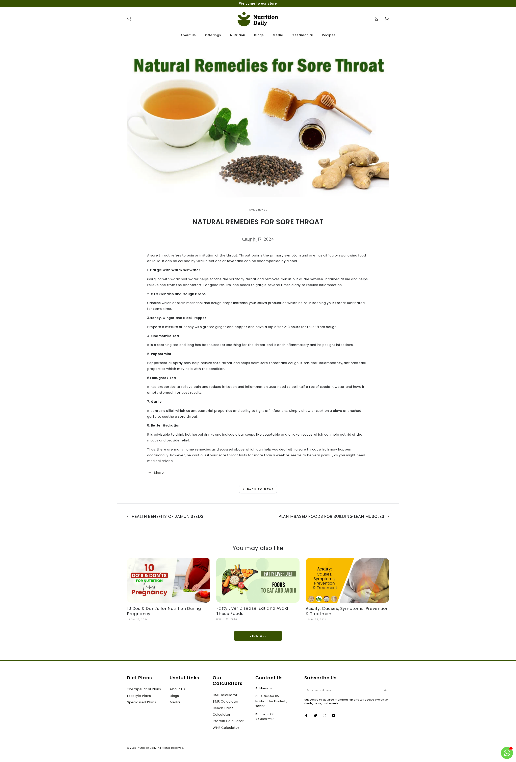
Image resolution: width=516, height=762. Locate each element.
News (261, 209)
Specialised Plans (141, 702)
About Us (177, 689)
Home (252, 209)
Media (175, 702)
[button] (129, 18)
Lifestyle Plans (139, 695)
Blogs (174, 695)
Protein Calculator (228, 721)
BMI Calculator (225, 695)
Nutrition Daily (147, 748)
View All (258, 636)
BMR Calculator (226, 701)
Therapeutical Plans (144, 689)
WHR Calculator (226, 727)
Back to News (260, 489)
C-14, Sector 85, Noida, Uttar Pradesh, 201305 (271, 701)
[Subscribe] (386, 690)
